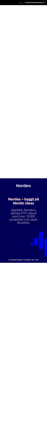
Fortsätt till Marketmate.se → (35, 2)
